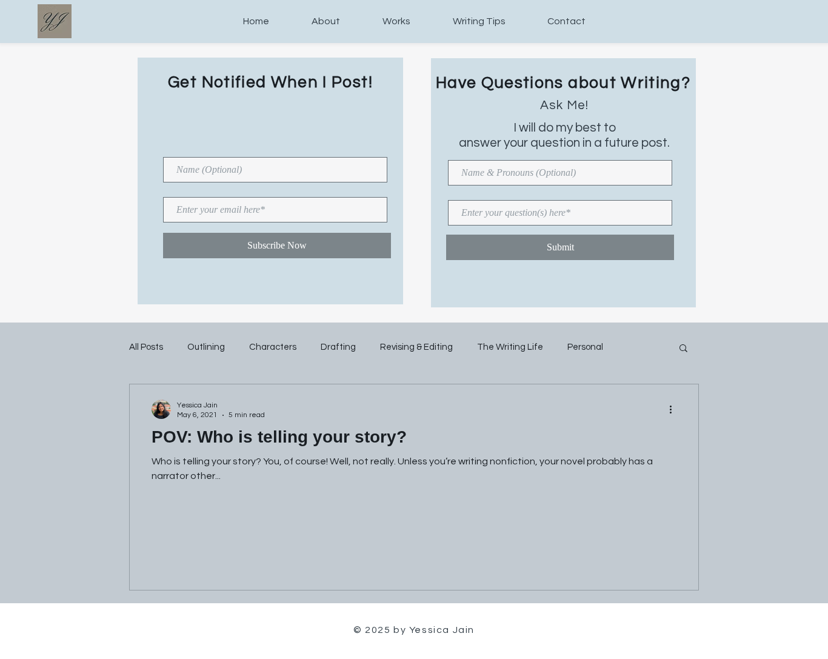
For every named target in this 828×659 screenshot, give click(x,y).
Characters (272, 347)
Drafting (338, 347)
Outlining (206, 347)
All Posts (146, 347)
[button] (683, 349)
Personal (585, 347)
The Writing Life (510, 347)
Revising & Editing (416, 347)
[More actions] (674, 409)
